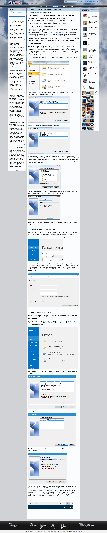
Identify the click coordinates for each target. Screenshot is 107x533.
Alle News (17, 170)
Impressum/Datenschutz (92, 1)
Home (34, 6)
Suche (72, 6)
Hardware (62, 524)
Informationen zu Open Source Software (86, 528)
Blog (14, 12)
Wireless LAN (53, 529)
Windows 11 (53, 528)
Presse (11, 524)
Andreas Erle (38, 12)
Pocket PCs (42, 526)
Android (31, 524)
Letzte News (13, 9)
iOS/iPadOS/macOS (33, 525)
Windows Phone (43, 529)
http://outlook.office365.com (57, 32)
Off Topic (31, 526)
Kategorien (65, 6)
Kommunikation (43, 525)
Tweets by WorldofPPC (85, 8)
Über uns (10, 523)
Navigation (62, 525)
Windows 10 (42, 528)
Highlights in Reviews (88, 10)
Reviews (47, 6)
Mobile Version (82, 1)
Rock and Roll (63, 526)
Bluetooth (52, 524)
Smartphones (32, 527)
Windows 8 (62, 528)
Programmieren (53, 526)
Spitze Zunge (53, 527)
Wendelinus (32, 528)
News (40, 6)
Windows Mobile (33, 529)
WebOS (62, 527)
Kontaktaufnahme (13, 526)
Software (41, 527)
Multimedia (52, 525)
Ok (80, 531)
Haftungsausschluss (13, 527)
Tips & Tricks (56, 6)
